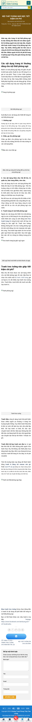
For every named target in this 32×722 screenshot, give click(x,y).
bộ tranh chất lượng (21, 277)
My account (28, 721)
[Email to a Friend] (19, 629)
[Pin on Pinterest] (22, 629)
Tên (4, 674)
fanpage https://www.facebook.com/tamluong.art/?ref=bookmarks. (16, 621)
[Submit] (29, 7)
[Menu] (29, 3)
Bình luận (6, 659)
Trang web (6, 689)
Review (22, 721)
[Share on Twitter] (15, 629)
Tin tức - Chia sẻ (12, 24)
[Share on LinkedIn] (16, 636)
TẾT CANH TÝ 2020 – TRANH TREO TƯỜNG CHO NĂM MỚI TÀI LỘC (8, 642)
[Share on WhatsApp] (9, 629)
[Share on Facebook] (12, 629)
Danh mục (10, 721)
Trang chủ (3, 24)
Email (4, 681)
